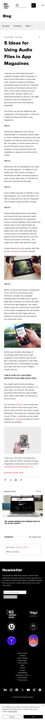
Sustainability (22, 673)
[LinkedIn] (5, 690)
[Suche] (21, 5)
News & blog (22, 653)
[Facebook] (16, 690)
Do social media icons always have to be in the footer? (22, 522)
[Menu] (33, 5)
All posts (5, 26)
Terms (27, 675)
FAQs (22, 665)
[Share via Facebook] (5, 480)
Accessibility (22, 677)
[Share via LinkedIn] (16, 480)
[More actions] (39, 37)
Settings (12, 717)
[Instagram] (11, 690)
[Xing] (34, 690)
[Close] (42, 706)
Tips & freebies (22, 658)
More (28, 26)
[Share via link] (21, 480)
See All (38, 491)
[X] (22, 690)
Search (22, 668)
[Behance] (40, 690)
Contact (22, 670)
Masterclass (22, 660)
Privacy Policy (12, 711)
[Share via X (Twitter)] (11, 480)
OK (33, 717)
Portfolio (23, 656)
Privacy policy (22, 680)
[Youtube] (28, 690)
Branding (17, 26)
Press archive (22, 663)
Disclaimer (19, 675)
